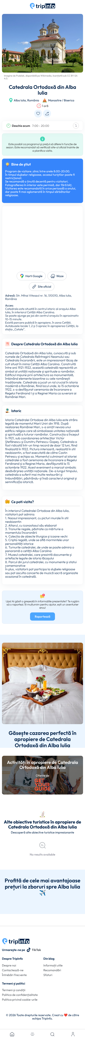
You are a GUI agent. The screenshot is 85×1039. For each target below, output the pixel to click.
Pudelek (20, 75)
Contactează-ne (13, 970)
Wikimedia (46, 75)
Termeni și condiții (13, 990)
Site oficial (44, 286)
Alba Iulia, (20, 100)
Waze (60, 276)
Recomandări (52, 970)
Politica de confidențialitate (20, 995)
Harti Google (34, 276)
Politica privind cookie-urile (19, 999)
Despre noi (9, 965)
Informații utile (53, 965)
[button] (32, 1034)
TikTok (36, 950)
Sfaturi (47, 975)
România (33, 100)
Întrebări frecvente (14, 975)
